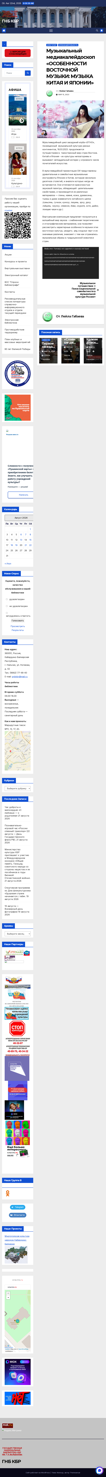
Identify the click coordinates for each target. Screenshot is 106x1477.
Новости (46, 340)
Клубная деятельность (68, 45)
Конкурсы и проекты (16, 261)
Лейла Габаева (66, 91)
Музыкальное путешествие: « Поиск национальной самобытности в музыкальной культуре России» (84, 290)
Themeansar (75, 1473)
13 (21, 540)
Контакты (10, 292)
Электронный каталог (16, 275)
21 (26, 545)
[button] (97, 30)
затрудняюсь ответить (18, 616)
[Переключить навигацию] (51, 31)
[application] (70, 263)
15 (30, 540)
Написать (23, 495)
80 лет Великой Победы (17, 349)
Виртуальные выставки (17, 268)
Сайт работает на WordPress (38, 1473)
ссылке (8, 210)
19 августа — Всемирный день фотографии (14, 909)
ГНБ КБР (10, 21)
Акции (8, 254)
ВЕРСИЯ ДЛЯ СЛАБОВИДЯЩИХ (17, 53)
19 (16, 545)
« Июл (8, 563)
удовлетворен (16, 599)
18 (12, 545)
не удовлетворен (18, 606)
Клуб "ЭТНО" (51, 45)
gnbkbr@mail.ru (20, 676)
